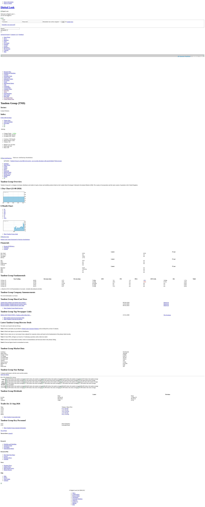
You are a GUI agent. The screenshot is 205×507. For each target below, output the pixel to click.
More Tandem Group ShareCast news (13, 308)
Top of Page (4, 430)
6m (4, 213)
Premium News (8, 457)
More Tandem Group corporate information (15, 428)
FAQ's (5, 477)
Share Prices (7, 165)
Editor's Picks (7, 467)
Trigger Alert (7, 120)
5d (4, 209)
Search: (2, 28)
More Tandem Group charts (11, 234)
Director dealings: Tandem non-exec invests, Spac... (14, 304)
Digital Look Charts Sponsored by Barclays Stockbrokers (15, 239)
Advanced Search (5, 34)
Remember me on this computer (51, 21)
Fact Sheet (6, 123)
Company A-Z (14, 34)
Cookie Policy (76, 494)
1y (4, 215)
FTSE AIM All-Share (6, 117)
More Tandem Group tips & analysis (13, 319)
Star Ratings (7, 175)
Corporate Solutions (77, 499)
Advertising (75, 497)
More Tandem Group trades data (12, 417)
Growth (6, 249)
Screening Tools (8, 445)
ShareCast (166, 302)
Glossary (6, 480)
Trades (5, 168)
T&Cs (73, 493)
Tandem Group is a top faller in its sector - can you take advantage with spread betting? (32, 161)
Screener (6, 459)
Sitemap (74, 503)
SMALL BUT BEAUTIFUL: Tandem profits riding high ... (16, 315)
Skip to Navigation (8, 2)
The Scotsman (167, 315)
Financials (6, 171)
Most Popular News (9, 468)
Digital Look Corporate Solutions (30, 328)
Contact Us (75, 501)
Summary (6, 163)
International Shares (9, 448)
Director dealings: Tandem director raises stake (12, 305)
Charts (5, 166)
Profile (5, 176)
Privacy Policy (76, 496)
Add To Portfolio (8, 122)
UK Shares (6, 447)
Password (25, 21)
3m (4, 212)
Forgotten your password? (8, 24)
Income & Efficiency (9, 246)
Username (4, 21)
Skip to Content (8, 3)
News (5, 169)
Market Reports (8, 470)
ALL (5, 218)
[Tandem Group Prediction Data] (4, 178)
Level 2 (6, 456)
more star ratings (5, 374)
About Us (74, 500)
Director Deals (7, 172)
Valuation (6, 247)
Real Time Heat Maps (9, 455)
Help (5, 476)
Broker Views (7, 173)
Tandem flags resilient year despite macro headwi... (13, 302)
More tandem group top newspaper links (14, 317)
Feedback (21, 34)
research (10, 433)
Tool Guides (7, 479)
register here (70, 21)
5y (4, 216)
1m (4, 210)
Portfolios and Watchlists (10, 444)
